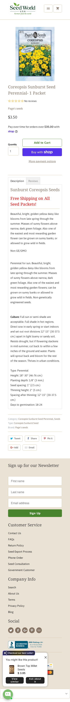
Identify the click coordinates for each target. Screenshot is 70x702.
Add (16, 447)
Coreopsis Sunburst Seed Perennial (35, 419)
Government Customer (21, 570)
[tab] (17, 181)
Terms (11, 599)
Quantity (12, 144)
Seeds (57, 419)
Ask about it (35, 680)
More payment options (42, 161)
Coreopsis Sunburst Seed (26, 423)
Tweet (17, 438)
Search (12, 587)
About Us (13, 593)
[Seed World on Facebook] (18, 630)
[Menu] (48, 8)
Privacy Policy (16, 605)
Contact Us (14, 533)
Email (31, 447)
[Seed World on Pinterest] (32, 630)
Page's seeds (15, 108)
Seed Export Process (20, 551)
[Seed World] (22, 11)
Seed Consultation (18, 563)
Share (34, 438)
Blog (10, 611)
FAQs (11, 539)
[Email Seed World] (39, 630)
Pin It (49, 438)
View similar (15, 680)
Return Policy (16, 545)
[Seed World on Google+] (25, 630)
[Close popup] (44, 656)
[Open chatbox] (8, 694)
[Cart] (57, 8)
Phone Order (15, 557)
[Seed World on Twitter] (11, 630)
